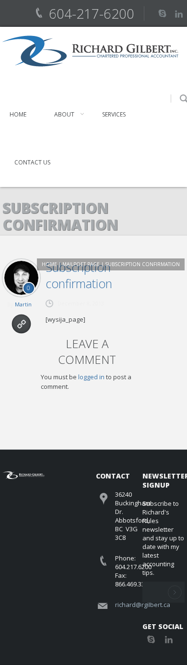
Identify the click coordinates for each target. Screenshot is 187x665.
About (64, 114)
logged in (91, 377)
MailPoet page (81, 264)
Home (18, 114)
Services (114, 114)
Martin (23, 304)
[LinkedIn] (178, 13)
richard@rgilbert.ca (142, 604)
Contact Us (32, 162)
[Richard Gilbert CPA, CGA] (90, 51)
